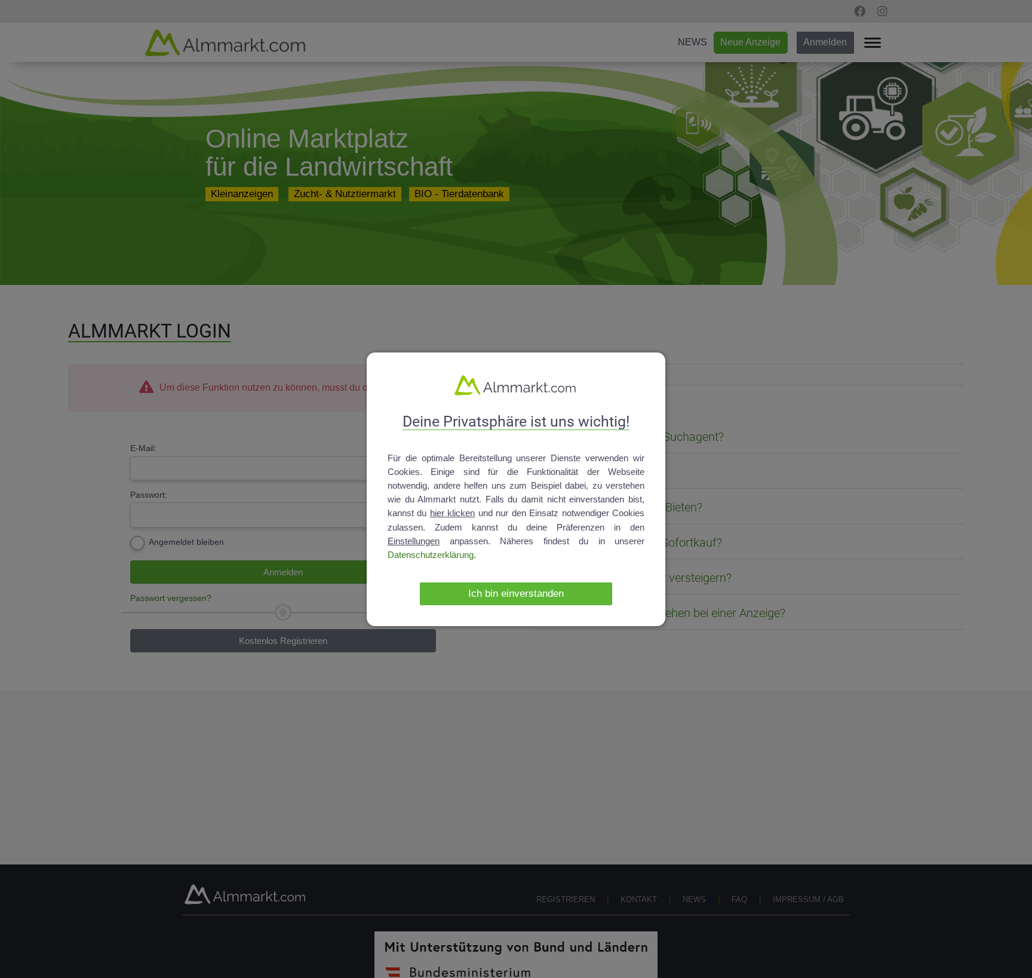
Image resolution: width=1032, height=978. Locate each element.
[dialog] (516, 489)
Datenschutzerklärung (431, 555)
